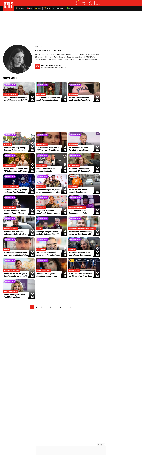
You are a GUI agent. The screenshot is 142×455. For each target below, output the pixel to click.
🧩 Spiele (70, 8)
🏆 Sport (47, 8)
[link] (8, 5)
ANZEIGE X (101, 445)
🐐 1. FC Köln (20, 8)
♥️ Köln (29, 8)
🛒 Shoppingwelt (58, 8)
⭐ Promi (38, 8)
